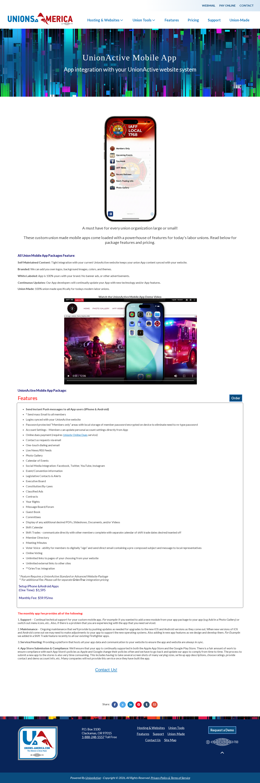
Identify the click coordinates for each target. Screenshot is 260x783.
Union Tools (142, 20)
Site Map (170, 740)
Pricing (193, 20)
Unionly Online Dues (75, 434)
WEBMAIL (208, 5)
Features (172, 20)
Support (214, 20)
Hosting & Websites (103, 20)
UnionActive (93, 777)
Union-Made (239, 20)
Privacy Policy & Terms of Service (170, 777)
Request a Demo (222, 730)
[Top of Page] (222, 752)
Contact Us (153, 740)
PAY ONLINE (227, 5)
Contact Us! (106, 669)
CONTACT (246, 5)
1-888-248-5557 (93, 737)
